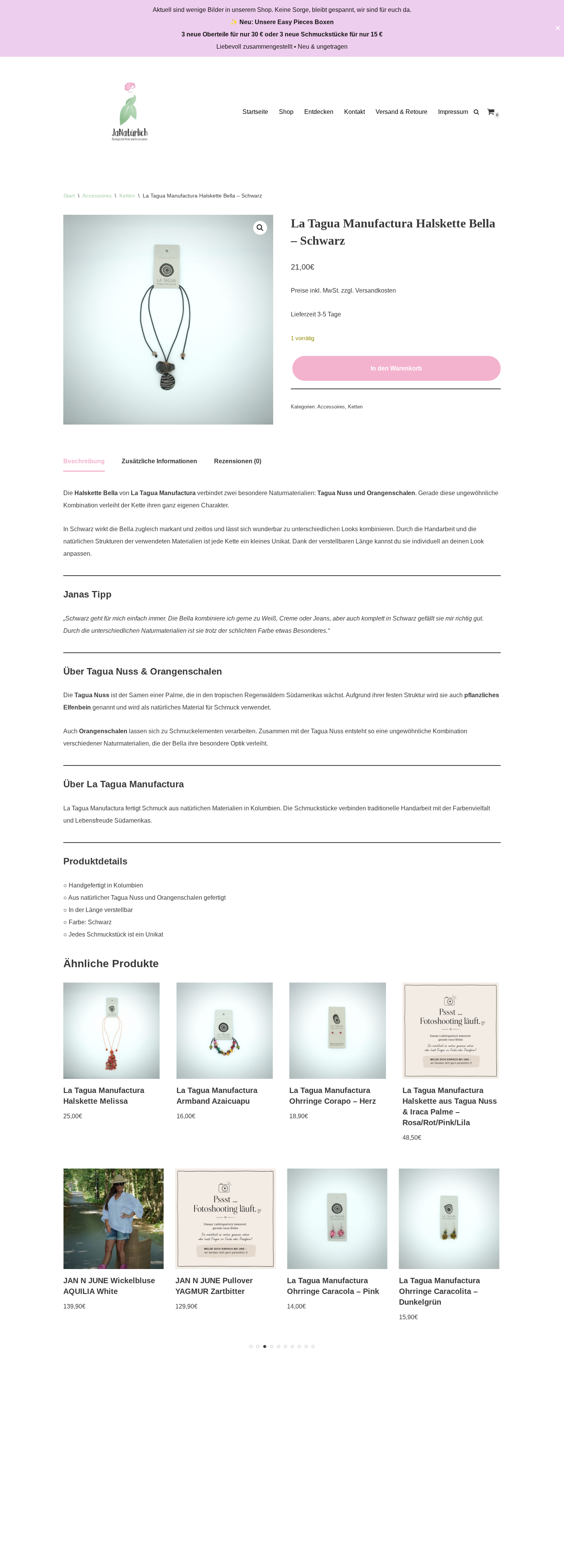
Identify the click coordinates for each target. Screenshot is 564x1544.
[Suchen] (476, 112)
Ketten (127, 196)
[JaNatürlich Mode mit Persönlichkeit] (130, 112)
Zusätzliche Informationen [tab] (159, 461)
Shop (286, 112)
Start (69, 196)
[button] (260, 228)
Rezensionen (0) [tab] (237, 461)
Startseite (255, 112)
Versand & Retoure (401, 112)
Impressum (453, 112)
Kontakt (354, 112)
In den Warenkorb (396, 368)
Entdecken (318, 112)
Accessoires (97, 196)
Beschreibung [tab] (84, 461)
